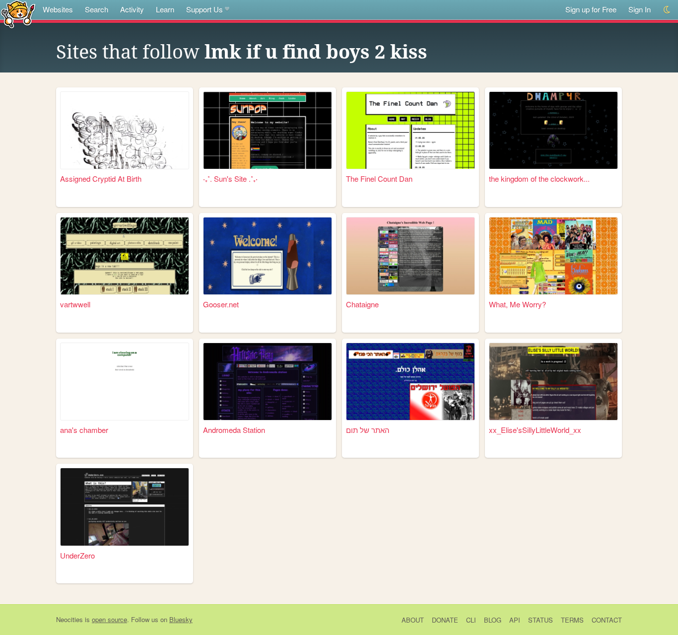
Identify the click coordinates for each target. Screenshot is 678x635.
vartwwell (75, 304)
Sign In (639, 9)
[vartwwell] (124, 256)
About (413, 620)
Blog (492, 620)
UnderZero (77, 555)
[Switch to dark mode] (667, 9)
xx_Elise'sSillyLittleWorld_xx (535, 429)
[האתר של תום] (410, 382)
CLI (471, 620)
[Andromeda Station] (267, 382)
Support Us (204, 9)
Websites (58, 9)
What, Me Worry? (517, 304)
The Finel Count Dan (379, 178)
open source (109, 619)
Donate (445, 620)
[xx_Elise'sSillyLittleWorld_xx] (553, 382)
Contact (607, 620)
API (514, 620)
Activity (132, 9)
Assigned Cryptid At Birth (100, 178)
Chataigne (362, 304)
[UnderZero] (124, 507)
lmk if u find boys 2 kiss (315, 52)
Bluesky (181, 619)
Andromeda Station (234, 429)
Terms (572, 620)
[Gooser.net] (267, 256)
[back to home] (18, 13)
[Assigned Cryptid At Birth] (124, 130)
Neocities (69, 619)
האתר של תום (368, 429)
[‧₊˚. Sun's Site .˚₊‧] (267, 130)
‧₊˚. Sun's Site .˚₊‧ (230, 178)
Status (540, 620)
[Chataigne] (410, 256)
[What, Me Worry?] (553, 256)
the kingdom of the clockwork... (539, 178)
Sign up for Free (590, 9)
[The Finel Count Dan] (410, 130)
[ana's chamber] (124, 382)
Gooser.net (221, 304)
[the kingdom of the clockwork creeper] (553, 130)
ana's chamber (84, 429)
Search (96, 9)
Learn (165, 9)
